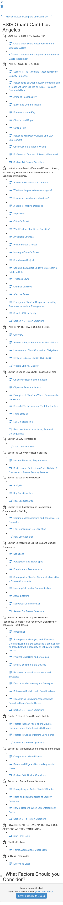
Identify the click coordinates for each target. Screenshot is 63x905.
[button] (2, 3)
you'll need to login (44, 891)
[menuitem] (2, 7)
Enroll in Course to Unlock (31, 895)
